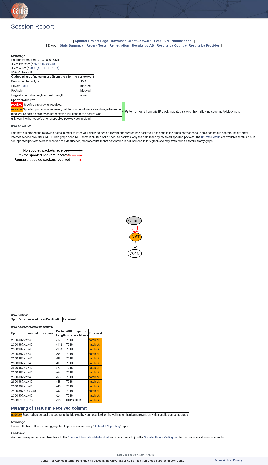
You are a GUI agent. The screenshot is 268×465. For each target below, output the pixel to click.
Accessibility (222, 460)
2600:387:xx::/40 (44, 64)
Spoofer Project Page (91, 41)
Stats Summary (72, 45)
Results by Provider (204, 45)
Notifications (181, 41)
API (166, 41)
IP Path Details (210, 137)
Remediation (119, 45)
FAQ (157, 41)
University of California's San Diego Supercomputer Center (147, 460)
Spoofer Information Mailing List (88, 437)
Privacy (237, 460)
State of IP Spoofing (107, 426)
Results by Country (172, 45)
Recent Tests (96, 45)
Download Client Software (131, 41)
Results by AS (143, 45)
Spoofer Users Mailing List (161, 437)
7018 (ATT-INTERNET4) (44, 68)
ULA (25, 86)
